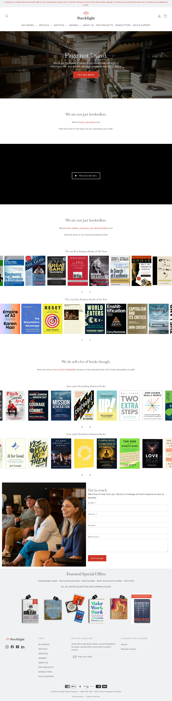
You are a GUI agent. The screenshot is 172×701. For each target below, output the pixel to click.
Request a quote (128, 649)
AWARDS (74, 25)
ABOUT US (88, 25)
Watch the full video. (88, 175)
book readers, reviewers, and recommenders (87, 228)
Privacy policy (77, 697)
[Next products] (90, 292)
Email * (92, 514)
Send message (97, 558)
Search (124, 644)
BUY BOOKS (28, 25)
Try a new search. (86, 74)
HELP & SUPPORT (141, 25)
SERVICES (59, 25)
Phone (92, 526)
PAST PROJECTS (104, 25)
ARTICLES (44, 25)
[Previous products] (82, 292)
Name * (92, 503)
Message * (94, 537)
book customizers (87, 122)
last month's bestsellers (65, 369)
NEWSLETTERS (122, 25)
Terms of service (93, 697)
